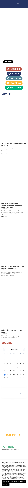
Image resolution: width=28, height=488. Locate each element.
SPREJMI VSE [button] (6, 481)
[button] (1, 38)
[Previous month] (4, 349)
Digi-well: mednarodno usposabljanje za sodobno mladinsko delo (11, 205)
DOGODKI (6, 342)
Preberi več (3, 153)
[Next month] (24, 349)
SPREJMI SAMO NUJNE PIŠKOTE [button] (18, 481)
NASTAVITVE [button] (6, 484)
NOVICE (6, 94)
